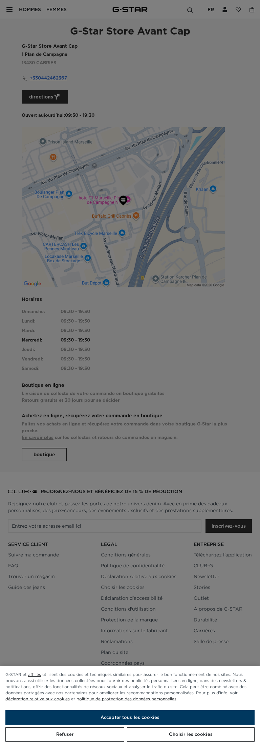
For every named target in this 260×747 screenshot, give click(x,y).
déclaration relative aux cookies (37, 698)
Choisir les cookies (190, 734)
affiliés (34, 674)
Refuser (64, 734)
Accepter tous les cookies (130, 717)
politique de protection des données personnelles (126, 698)
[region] (130, 706)
